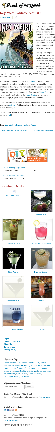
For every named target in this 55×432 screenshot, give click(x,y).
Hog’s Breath (31, 95)
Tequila (43, 363)
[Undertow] (41, 326)
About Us (8, 344)
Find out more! (44, 397)
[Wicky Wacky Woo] (13, 192)
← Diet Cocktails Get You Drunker (13, 131)
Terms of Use (9, 347)
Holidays (26, 125)
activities (31, 81)
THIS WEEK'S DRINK (26, 363)
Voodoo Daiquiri (13, 301)
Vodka (6, 363)
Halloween (18, 125)
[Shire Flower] (13, 269)
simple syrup (36, 368)
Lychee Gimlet (40, 215)
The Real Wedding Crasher (40, 243)
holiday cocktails (43, 371)
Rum (37, 363)
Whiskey (7, 366)
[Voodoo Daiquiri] (13, 298)
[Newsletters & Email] (10, 410)
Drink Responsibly (11, 420)
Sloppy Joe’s (44, 92)
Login (6, 339)
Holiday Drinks (9, 374)
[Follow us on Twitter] (5, 410)
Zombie (41, 301)
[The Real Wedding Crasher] (41, 240)
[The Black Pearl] (13, 240)
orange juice (8, 371)
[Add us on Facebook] (8, 410)
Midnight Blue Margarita (13, 329)
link (10, 115)
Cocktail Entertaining (28, 371)
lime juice (38, 366)
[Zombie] (41, 298)
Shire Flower (13, 272)
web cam (12, 105)
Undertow (41, 329)
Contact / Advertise (12, 342)
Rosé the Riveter (40, 272)
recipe (16, 371)
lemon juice (28, 366)
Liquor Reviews (17, 368)
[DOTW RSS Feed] (16, 410)
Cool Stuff (9, 125)
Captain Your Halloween (43, 131)
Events (27, 368)
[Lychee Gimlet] (41, 212)
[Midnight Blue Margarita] (13, 326)
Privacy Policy (10, 350)
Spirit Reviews (21, 374)
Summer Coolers (34, 374)
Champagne (8, 377)
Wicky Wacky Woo (13, 195)
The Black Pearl (13, 243)
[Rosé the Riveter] (41, 269)
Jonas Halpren (5, 17)
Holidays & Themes (22, 377)
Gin (22, 366)
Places (33, 125)
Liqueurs (7, 368)
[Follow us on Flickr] (13, 410)
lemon (44, 368)
